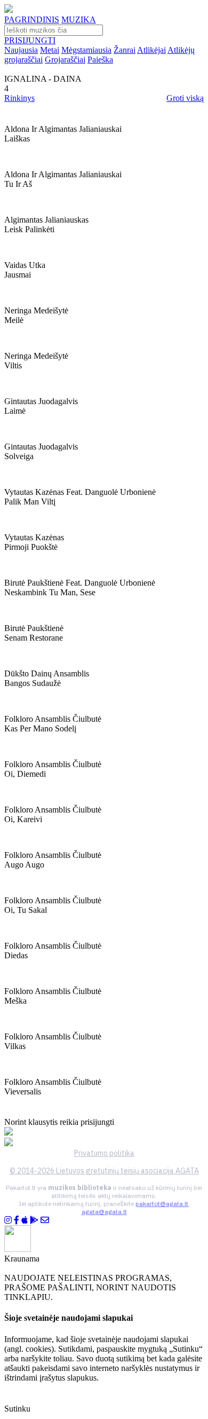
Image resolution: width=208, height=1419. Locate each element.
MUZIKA (78, 19)
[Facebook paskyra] (16, 1220)
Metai (49, 49)
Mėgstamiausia (86, 49)
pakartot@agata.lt (161, 1204)
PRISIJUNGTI (29, 40)
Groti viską (185, 98)
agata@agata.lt (104, 1212)
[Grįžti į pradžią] (8, 9)
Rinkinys (19, 98)
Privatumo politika (104, 1153)
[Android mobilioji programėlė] (34, 1220)
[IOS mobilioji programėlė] (24, 1220)
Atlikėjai (151, 49)
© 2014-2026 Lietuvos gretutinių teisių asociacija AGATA (104, 1171)
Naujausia (21, 49)
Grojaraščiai (65, 59)
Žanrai (124, 49)
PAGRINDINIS (31, 19)
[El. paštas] (45, 1220)
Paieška (100, 59)
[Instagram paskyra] (8, 1220)
